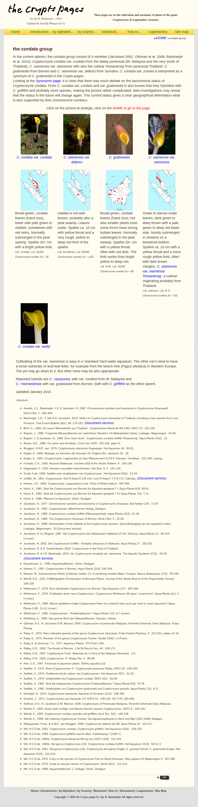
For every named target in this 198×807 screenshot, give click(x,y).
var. (34, 346)
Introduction (48, 790)
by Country (84, 790)
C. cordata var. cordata (34, 157)
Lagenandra (145, 790)
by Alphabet (67, 790)
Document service (99, 423)
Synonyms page (48, 81)
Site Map (160, 790)
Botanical (100, 790)
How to (113, 790)
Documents (127, 790)
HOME (161, 38)
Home (34, 790)
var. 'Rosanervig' (160, 271)
